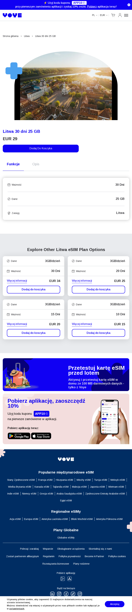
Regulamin (48, 556)
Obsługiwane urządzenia (71, 548)
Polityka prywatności (70, 556)
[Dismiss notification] (129, 5)
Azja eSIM (15, 519)
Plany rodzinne (81, 563)
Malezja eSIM (79, 486)
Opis (35, 164)
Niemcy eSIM (29, 493)
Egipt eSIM (66, 500)
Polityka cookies (117, 556)
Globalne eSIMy (66, 537)
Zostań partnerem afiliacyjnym (22, 556)
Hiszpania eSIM (64, 480)
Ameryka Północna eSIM (109, 519)
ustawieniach (16, 608)
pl (93, 15)
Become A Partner (94, 556)
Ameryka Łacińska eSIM (55, 519)
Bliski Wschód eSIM (82, 519)
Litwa (27, 36)
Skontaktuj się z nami (100, 548)
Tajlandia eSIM (61, 486)
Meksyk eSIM (118, 480)
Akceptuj (114, 604)
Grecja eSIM (46, 493)
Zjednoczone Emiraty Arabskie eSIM (105, 493)
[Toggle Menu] (126, 15)
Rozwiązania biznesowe (55, 563)
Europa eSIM (31, 519)
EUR (102, 15)
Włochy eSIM (83, 480)
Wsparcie (48, 548)
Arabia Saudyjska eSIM (69, 493)
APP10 (77, 2)
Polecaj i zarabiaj (29, 548)
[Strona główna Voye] (12, 15)
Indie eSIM (13, 493)
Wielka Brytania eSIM (19, 486)
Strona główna (10, 36)
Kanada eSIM (42, 486)
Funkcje (13, 164)
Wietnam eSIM (116, 486)
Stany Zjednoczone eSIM (21, 480)
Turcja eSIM (100, 480)
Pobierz (92, 6)
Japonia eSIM (97, 486)
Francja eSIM (45, 480)
